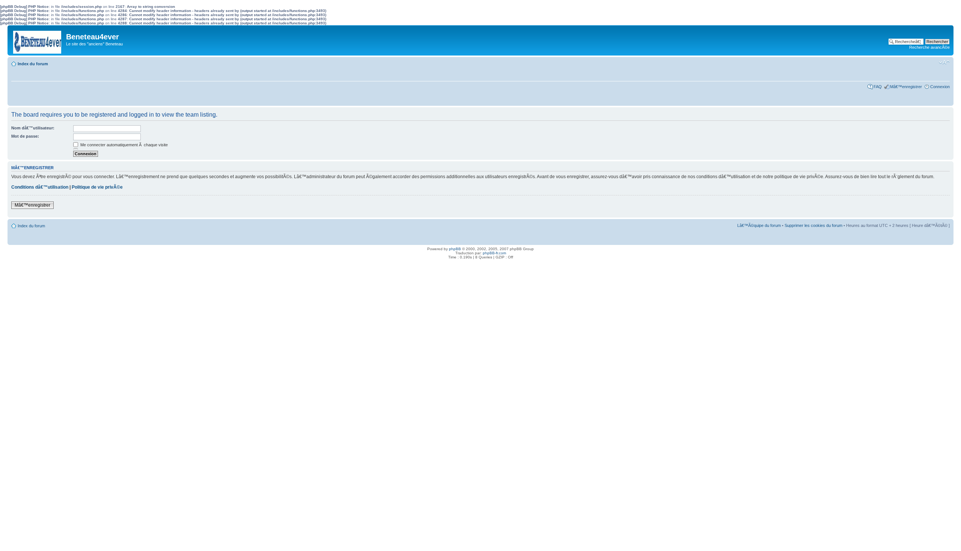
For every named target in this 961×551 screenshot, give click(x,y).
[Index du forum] (37, 40)
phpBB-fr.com (494, 253)
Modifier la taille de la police (944, 62)
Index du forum (33, 64)
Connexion (940, 86)
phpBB (455, 249)
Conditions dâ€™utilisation (39, 187)
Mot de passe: (25, 136)
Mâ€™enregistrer (906, 86)
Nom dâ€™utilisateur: (32, 128)
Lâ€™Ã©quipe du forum (759, 225)
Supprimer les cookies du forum (813, 225)
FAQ (878, 86)
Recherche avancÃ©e (929, 47)
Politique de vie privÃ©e (97, 187)
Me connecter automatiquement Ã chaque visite (123, 145)
